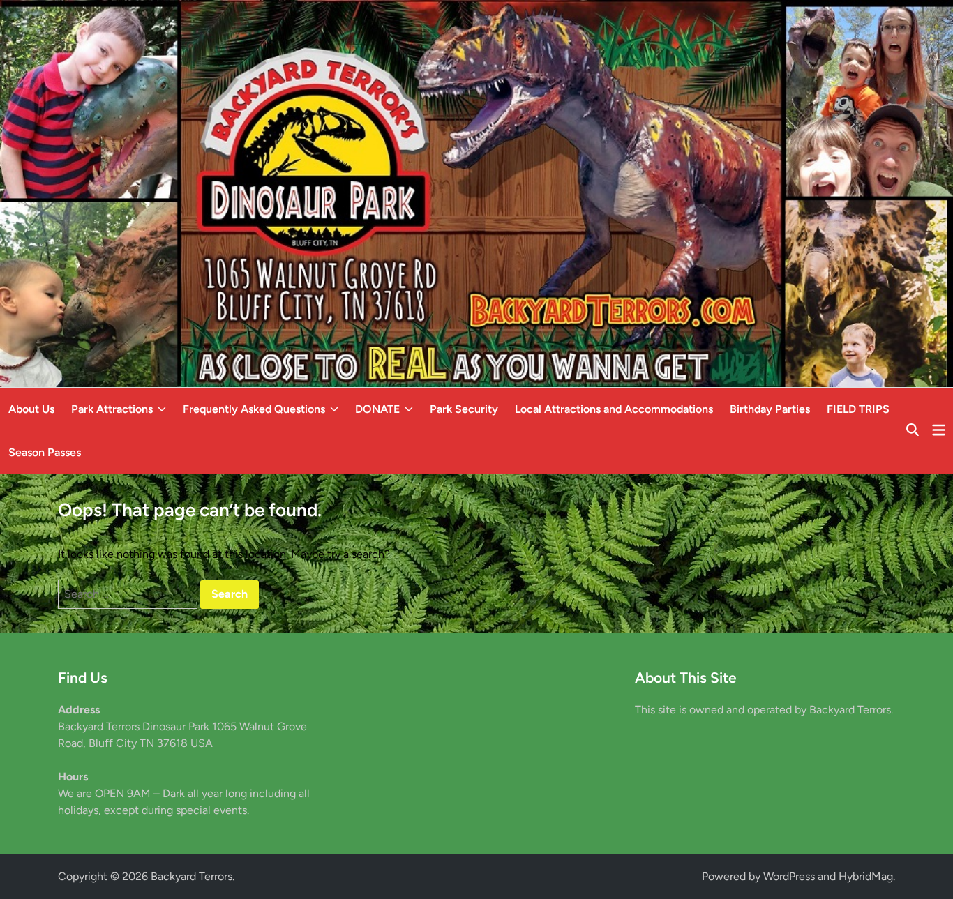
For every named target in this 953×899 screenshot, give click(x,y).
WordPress (789, 876)
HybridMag (866, 876)
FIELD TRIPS (858, 409)
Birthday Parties (770, 409)
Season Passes (44, 452)
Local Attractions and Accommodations (614, 409)
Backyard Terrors (191, 876)
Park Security (464, 409)
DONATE (377, 409)
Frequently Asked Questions (254, 409)
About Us (31, 409)
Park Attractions (112, 409)
